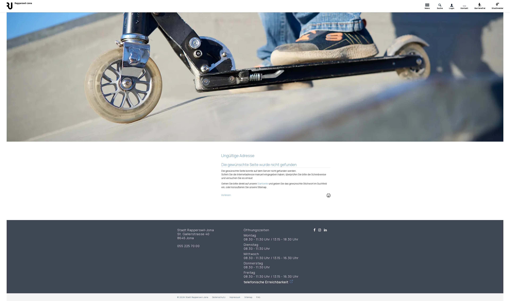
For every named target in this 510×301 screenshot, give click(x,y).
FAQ (258, 297)
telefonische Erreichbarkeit (266, 282)
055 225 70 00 (188, 246)
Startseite (262, 183)
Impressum (235, 297)
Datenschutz (219, 297)
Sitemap (248, 297)
